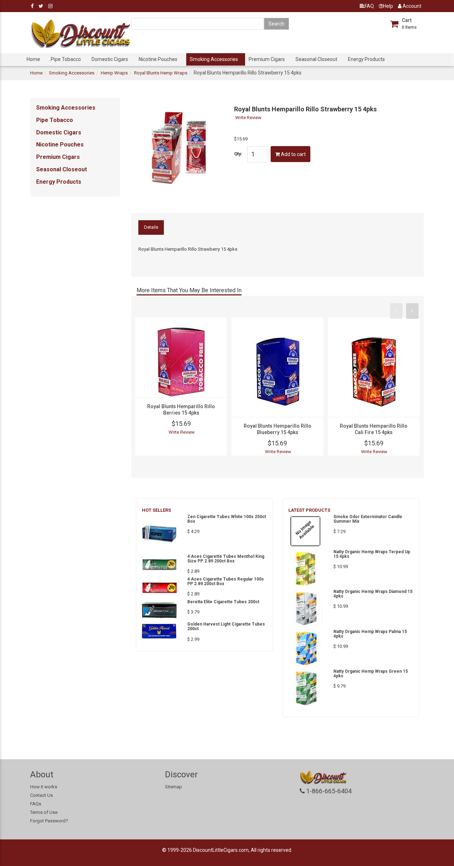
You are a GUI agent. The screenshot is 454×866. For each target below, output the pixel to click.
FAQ (369, 6)
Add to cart (293, 154)
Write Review (248, 117)
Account (411, 6)
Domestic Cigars (110, 59)
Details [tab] (151, 227)
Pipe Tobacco (66, 59)
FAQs (35, 803)
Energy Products (366, 59)
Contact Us (41, 795)
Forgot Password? (49, 820)
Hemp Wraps (114, 73)
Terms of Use (43, 812)
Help (388, 6)
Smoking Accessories (214, 59)
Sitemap (173, 786)
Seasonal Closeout (316, 59)
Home (33, 59)
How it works (43, 786)
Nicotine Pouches (158, 59)
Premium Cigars (267, 59)
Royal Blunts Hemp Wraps (160, 73)
